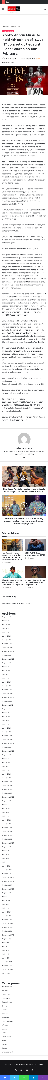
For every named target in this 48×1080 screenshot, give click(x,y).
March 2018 (6, 973)
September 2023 (8, 751)
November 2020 (8, 881)
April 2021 (5, 862)
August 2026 (6, 617)
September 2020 (8, 889)
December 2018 (7, 969)
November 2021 (7, 835)
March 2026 (6, 636)
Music (4, 1033)
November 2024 (8, 697)
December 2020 (8, 877)
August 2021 (6, 847)
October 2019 (7, 931)
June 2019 (5, 946)
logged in (15, 603)
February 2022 (7, 824)
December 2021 (7, 831)
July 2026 (5, 621)
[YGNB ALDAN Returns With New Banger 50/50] (35, 545)
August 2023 (6, 755)
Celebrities (6, 994)
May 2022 (5, 812)
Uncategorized (7, 1052)
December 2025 (8, 647)
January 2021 (7, 874)
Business (5, 991)
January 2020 (7, 920)
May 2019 (5, 950)
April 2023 (5, 770)
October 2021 (7, 839)
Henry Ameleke (7, 1021)
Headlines (5, 1017)
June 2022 (6, 808)
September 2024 (8, 705)
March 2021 (6, 866)
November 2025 (8, 651)
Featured (5, 1013)
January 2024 (7, 736)
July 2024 (5, 713)
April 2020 (5, 908)
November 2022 (8, 789)
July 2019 (5, 943)
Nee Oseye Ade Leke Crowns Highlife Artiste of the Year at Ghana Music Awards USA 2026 (12, 556)
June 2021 (5, 854)
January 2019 (7, 966)
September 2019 (8, 935)
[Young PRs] (13, 9)
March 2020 (6, 912)
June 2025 (6, 670)
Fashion (5, 1010)
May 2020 (5, 904)
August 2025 (6, 663)
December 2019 (7, 923)
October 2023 (7, 747)
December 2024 (8, 693)
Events (4, 1006)
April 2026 (5, 632)
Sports (4, 1048)
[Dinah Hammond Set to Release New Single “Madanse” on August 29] (12, 572)
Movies (4, 1029)
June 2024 (6, 716)
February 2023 (7, 778)
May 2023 (5, 766)
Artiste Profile (7, 987)
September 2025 (8, 659)
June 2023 (6, 762)
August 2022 (6, 801)
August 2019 (6, 939)
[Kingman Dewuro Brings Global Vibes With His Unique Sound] (35, 572)
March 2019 (6, 958)
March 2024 (6, 728)
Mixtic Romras (10, 59)
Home (6, 26)
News (4, 1040)
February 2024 (7, 732)
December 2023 (8, 739)
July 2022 (5, 805)
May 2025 (5, 674)
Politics (4, 1044)
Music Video (6, 1036)
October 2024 (7, 701)
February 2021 (7, 870)
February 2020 (7, 916)
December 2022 (8, 785)
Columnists (6, 998)
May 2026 (5, 628)
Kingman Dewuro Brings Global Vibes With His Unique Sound (35, 582)
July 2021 (5, 851)
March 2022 (6, 820)
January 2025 (7, 690)
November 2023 (8, 743)
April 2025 (5, 678)
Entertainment (15, 26)
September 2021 (8, 843)
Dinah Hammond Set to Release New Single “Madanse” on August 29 (12, 582)
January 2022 (7, 828)
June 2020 (6, 900)
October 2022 (7, 793)
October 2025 (7, 655)
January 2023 (7, 782)
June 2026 (6, 624)
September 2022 (8, 797)
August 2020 (6, 893)
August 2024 (6, 709)
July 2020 (5, 897)
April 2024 (5, 724)
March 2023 (6, 774)
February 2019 (7, 962)
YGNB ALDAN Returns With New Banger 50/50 (35, 554)
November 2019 (7, 927)
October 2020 (7, 885)
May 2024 (5, 720)
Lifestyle (5, 1025)
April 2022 (5, 816)
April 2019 (5, 954)
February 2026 (7, 640)
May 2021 (5, 858)
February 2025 (7, 686)
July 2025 (5, 667)
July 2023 (5, 759)
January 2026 (7, 644)
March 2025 (6, 682)
